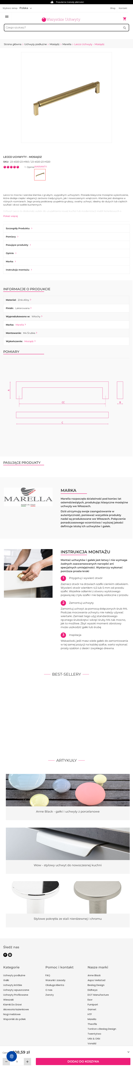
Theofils (92, 1024)
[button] (25, 8)
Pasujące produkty (17, 244)
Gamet (92, 1009)
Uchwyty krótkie (12, 985)
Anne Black (94, 975)
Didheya (92, 990)
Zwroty (49, 994)
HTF (90, 1014)
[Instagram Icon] (10, 956)
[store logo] (61, 17)
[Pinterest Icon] (5, 956)
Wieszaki (8, 999)
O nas (48, 990)
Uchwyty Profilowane (15, 994)
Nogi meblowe (12, 1014)
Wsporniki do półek (14, 1019)
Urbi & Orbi (94, 1038)
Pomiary (11, 236)
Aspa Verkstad (96, 980)
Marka (9, 261)
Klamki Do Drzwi (12, 1004)
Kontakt (123, 8)
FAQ (47, 975)
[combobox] (66, 27)
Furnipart (93, 1004)
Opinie (10, 253)
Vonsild (92, 1043)
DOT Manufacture (98, 994)
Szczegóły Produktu (18, 228)
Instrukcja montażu (17, 269)
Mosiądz (29, 341)
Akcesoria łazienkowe (16, 1009)
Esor (90, 999)
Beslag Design (96, 985)
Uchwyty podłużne (14, 975)
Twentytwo (94, 1033)
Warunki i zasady (55, 980)
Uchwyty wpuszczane (16, 990)
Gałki (6, 980)
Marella (20, 324)
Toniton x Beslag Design (102, 1029)
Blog (112, 8)
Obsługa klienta (54, 985)
